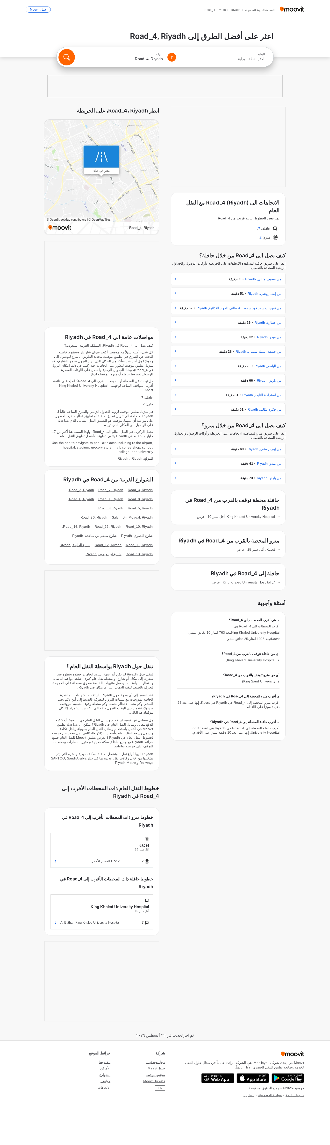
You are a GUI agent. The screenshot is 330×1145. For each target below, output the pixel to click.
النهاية (159, 54)
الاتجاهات (104, 1087)
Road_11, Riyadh (139, 545)
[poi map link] (101, 177)
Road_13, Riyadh (139, 554)
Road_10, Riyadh (139, 526)
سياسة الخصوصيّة (270, 1095)
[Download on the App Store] (253, 1078)
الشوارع (104, 1075)
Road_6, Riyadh (81, 499)
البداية (261, 54)
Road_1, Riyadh (110, 499)
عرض (201, 517)
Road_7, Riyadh (110, 490)
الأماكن (105, 1068)
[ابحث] (66, 57)
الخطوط (104, 1062)
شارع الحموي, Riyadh (137, 536)
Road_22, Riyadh (108, 526)
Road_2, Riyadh (81, 490)
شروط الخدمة (295, 1095)
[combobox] (222, 59)
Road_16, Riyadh (76, 526)
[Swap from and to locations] (171, 57)
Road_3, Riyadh (140, 490)
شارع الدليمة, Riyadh (75, 545)
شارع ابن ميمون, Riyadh (103, 554)
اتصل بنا (249, 1095)
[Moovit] (292, 10)
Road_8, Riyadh (140, 499)
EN (160, 1088)
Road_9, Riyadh (110, 508)
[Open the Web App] (217, 1078)
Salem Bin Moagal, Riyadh (132, 517)
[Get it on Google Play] (288, 1078)
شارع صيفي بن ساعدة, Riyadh (94, 536)
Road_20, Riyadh (94, 517)
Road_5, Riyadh (140, 508)
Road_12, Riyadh (108, 545)
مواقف (105, 1081)
